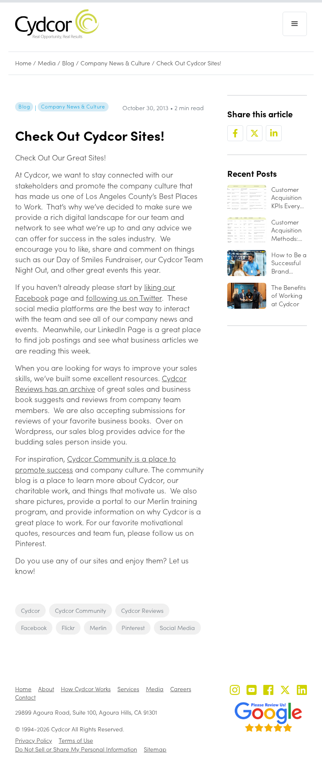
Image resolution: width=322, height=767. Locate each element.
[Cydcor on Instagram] (235, 691)
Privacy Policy (33, 740)
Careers (180, 689)
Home (23, 63)
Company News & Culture (115, 63)
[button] (295, 24)
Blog (68, 63)
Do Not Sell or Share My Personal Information (76, 749)
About (46, 689)
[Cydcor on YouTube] (252, 691)
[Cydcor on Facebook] (268, 691)
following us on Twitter (124, 298)
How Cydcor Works (86, 689)
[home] (57, 24)
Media (47, 63)
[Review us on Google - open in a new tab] (268, 717)
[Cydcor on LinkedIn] (302, 691)
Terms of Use (76, 740)
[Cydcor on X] (285, 691)
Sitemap (155, 749)
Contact (25, 697)
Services (128, 689)
